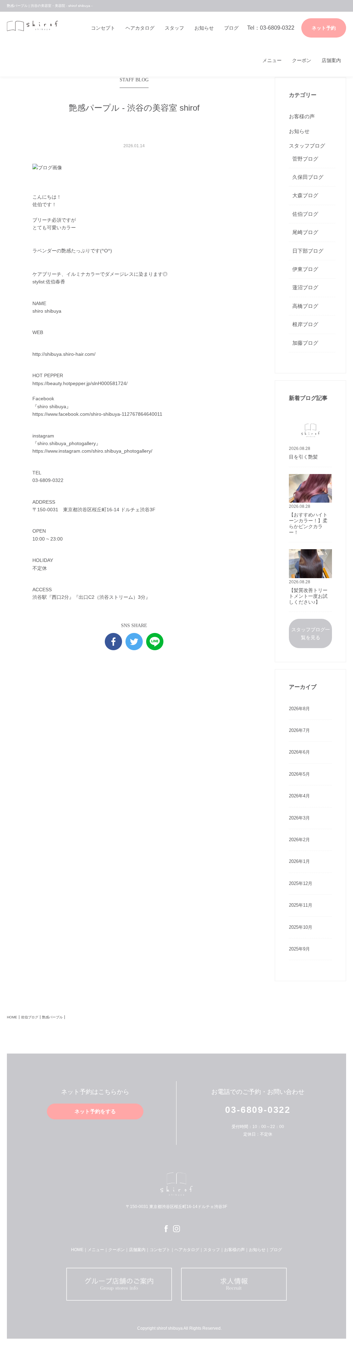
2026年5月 (299, 774)
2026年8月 (299, 708)
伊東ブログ (305, 269)
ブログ (231, 28)
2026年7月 (299, 730)
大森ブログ (305, 195)
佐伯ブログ (305, 214)
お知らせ (204, 28)
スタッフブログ (307, 146)
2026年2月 (299, 839)
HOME (12, 1017)
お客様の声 (302, 116)
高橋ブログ (305, 306)
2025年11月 (300, 905)
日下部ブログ (307, 251)
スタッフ (174, 28)
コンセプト (103, 28)
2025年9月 (299, 949)
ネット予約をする (95, 1111)
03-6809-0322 (257, 1110)
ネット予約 (324, 28)
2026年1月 (299, 861)
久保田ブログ (307, 177)
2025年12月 (300, 883)
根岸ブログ (305, 324)
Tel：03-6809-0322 (270, 28)
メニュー (272, 60)
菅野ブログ (305, 159)
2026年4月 (299, 795)
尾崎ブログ (305, 232)
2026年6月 (299, 752)
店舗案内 (331, 60)
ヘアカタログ (139, 28)
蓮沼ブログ (305, 287)
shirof (32, 27)
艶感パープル (52, 1017)
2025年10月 (300, 927)
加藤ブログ (305, 343)
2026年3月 (299, 818)
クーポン (301, 60)
